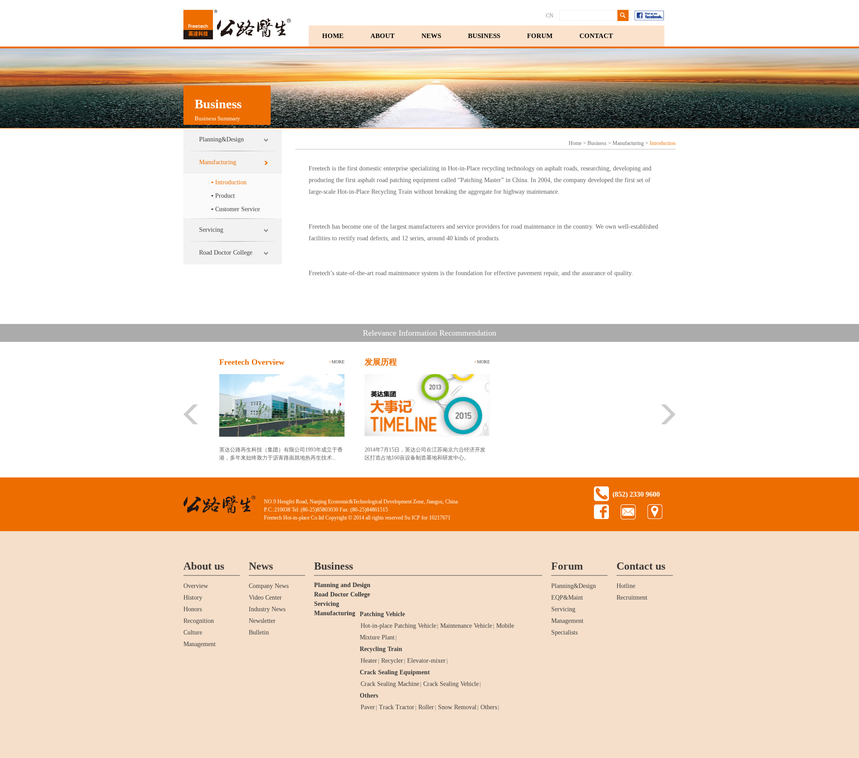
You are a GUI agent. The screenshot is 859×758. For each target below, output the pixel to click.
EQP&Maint (567, 597)
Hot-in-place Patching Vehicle (398, 625)
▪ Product (223, 195)
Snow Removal (457, 707)
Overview (195, 586)
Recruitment (632, 597)
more (336, 361)
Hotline (626, 586)
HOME (333, 35)
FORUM (540, 35)
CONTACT (596, 35)
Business (597, 143)
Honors (192, 609)
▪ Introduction (229, 182)
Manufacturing (217, 162)
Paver (368, 707)
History (192, 597)
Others (369, 695)
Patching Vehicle (382, 614)
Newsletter (262, 620)
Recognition (198, 620)
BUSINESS (484, 35)
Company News (269, 586)
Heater (369, 660)
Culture (192, 632)
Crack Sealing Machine (390, 684)
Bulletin (259, 632)
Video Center (265, 597)
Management (199, 644)
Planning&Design (221, 139)
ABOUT (382, 35)
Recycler (392, 660)
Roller (426, 707)
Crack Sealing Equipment (395, 672)
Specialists (564, 632)
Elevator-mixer (426, 660)
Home (575, 143)
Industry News (267, 609)
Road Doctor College (225, 252)
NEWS (431, 35)
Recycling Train (381, 649)
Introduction (663, 143)
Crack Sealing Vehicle (451, 684)
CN (549, 16)
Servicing (211, 229)
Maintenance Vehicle (466, 625)
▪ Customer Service (235, 209)
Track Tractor (396, 707)
